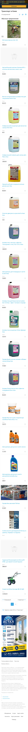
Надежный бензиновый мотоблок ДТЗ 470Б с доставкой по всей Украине (13, 561)
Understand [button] (14, 6)
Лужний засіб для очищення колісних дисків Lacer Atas (13, 185)
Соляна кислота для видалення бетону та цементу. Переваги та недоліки (14, 531)
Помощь (14, 719)
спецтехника (5, 696)
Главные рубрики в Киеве (7, 661)
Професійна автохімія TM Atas (11, 503)
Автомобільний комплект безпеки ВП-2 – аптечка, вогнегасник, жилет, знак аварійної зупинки (14, 68)
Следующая (21, 599)
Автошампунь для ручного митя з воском (14, 447)
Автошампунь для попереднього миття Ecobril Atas (13, 272)
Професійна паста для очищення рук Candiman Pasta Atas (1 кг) (13, 418)
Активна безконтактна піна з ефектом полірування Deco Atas (13, 389)
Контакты (7, 716)
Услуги (14, 713)
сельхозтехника (6, 698)
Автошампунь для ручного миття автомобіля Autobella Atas (12, 475)
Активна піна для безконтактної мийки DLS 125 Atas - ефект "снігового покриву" (14, 302)
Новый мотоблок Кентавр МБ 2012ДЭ (13, 589)
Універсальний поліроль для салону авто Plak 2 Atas (14, 156)
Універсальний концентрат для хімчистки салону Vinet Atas (14, 126)
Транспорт (16, 661)
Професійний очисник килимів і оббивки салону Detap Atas (14, 360)
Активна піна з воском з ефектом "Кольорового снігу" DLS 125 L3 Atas (12, 243)
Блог (22, 716)
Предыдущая (7, 599)
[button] (9, 3)
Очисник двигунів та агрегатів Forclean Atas (13, 214)
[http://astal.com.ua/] (14, 636)
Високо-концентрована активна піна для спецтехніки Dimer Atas (14, 97)
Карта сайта (20, 713)
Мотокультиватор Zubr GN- (10, 40)
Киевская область (5, 663)
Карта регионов (15, 716)
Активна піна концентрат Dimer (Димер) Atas (14, 331)
